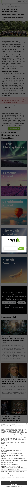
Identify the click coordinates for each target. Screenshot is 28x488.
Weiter (21, 248)
